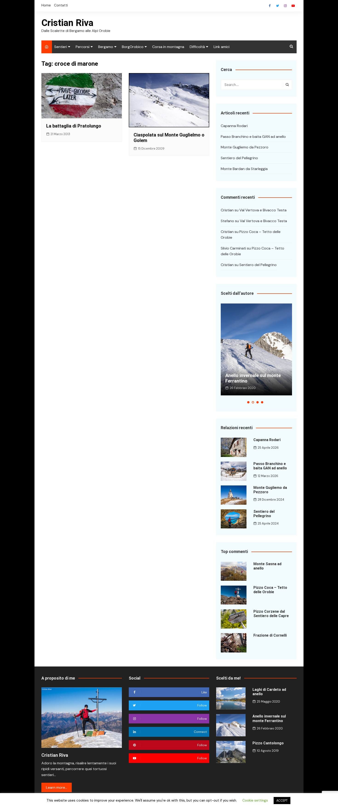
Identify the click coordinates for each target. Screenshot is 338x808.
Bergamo (105, 46)
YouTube (293, 5)
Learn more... (56, 787)
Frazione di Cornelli (270, 635)
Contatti (61, 5)
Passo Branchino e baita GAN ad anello (253, 136)
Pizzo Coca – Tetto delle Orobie (270, 589)
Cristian (227, 210)
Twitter (277, 5)
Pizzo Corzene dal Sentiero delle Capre (271, 613)
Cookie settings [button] (255, 800)
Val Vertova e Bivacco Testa (262, 210)
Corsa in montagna (168, 46)
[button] (248, 402)
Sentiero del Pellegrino (239, 158)
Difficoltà (197, 46)
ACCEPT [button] (282, 800)
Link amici (221, 46)
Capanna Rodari (234, 125)
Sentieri (60, 46)
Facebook (269, 5)
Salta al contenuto (285, 5)
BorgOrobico (132, 46)
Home (46, 5)
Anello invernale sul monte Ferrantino (269, 718)
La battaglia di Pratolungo (73, 126)
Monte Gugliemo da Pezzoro (244, 147)
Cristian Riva (67, 22)
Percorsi (82, 46)
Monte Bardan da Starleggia (244, 168)
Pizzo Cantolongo (268, 743)
